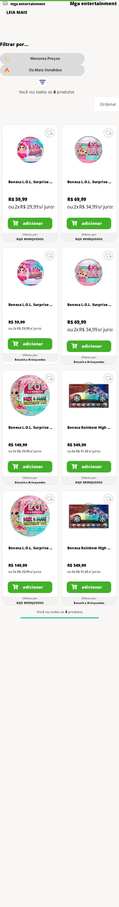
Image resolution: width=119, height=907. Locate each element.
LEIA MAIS (16, 12)
